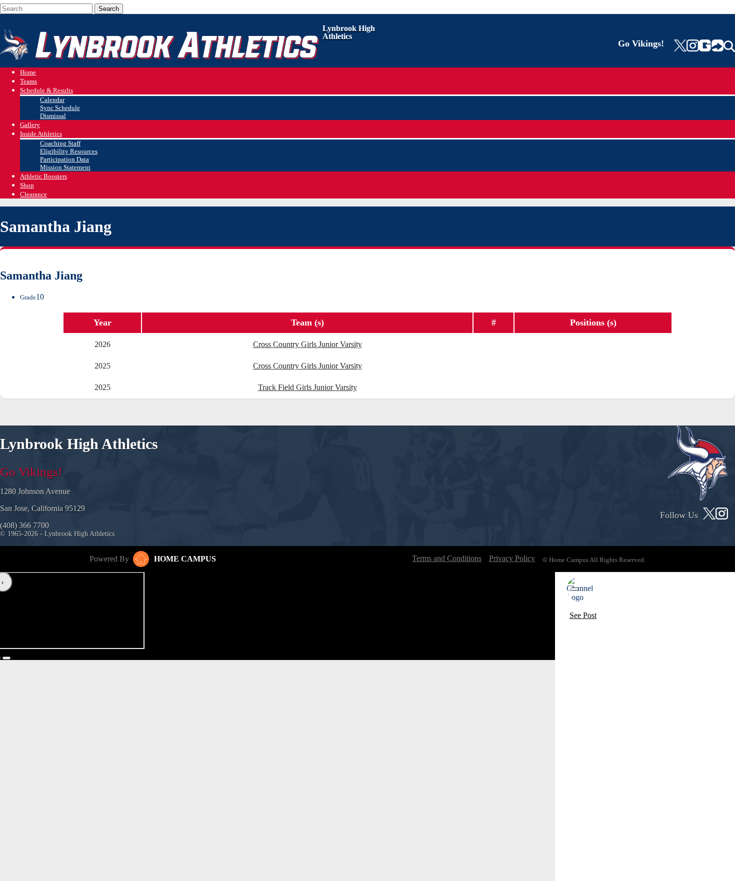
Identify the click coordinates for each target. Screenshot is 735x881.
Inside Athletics (41, 134)
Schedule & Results (46, 90)
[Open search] (729, 47)
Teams (28, 81)
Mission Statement (65, 167)
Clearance (33, 194)
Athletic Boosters (43, 176)
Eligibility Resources (69, 151)
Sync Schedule (60, 108)
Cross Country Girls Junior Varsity (307, 344)
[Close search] (139, 6)
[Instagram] (692, 47)
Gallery (30, 124)
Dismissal (53, 116)
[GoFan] (711, 47)
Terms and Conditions (447, 558)
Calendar (52, 100)
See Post (583, 615)
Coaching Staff (60, 143)
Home (28, 72)
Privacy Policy (512, 558)
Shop (27, 185)
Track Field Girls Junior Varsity (307, 387)
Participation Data (64, 159)
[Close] (574, 589)
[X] (680, 47)
